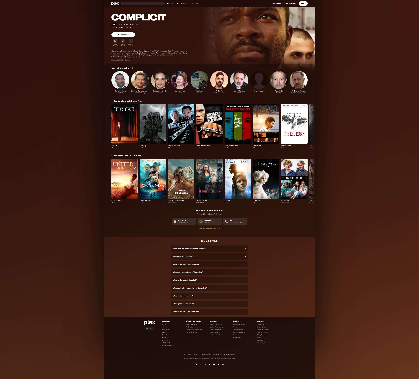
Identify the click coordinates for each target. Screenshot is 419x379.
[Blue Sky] (209, 364)
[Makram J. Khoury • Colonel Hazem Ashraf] (299, 82)
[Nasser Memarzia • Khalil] (239, 82)
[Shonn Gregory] (259, 82)
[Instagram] (196, 364)
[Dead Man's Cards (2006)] (209, 126)
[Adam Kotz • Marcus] (279, 82)
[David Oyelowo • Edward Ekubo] (120, 82)
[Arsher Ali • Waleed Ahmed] (219, 82)
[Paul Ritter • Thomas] (200, 82)
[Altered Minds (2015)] (294, 126)
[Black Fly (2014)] (153, 126)
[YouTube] (223, 364)
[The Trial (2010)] (124, 126)
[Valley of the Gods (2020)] (238, 126)
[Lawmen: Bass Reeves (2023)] (181, 181)
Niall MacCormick (124, 60)
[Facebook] (214, 364)
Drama (132, 24)
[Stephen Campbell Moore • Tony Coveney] (140, 82)
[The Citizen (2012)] (266, 126)
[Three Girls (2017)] (294, 181)
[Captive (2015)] (238, 181)
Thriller (138, 24)
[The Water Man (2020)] (153, 181)
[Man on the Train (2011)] (181, 126)
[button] (131, 42)
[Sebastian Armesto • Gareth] (160, 82)
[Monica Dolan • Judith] (180, 82)
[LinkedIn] (218, 364)
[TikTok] (201, 364)
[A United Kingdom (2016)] (124, 181)
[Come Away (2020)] (266, 181)
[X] (205, 364)
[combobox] (144, 3)
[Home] (115, 3)
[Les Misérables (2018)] (209, 181)
